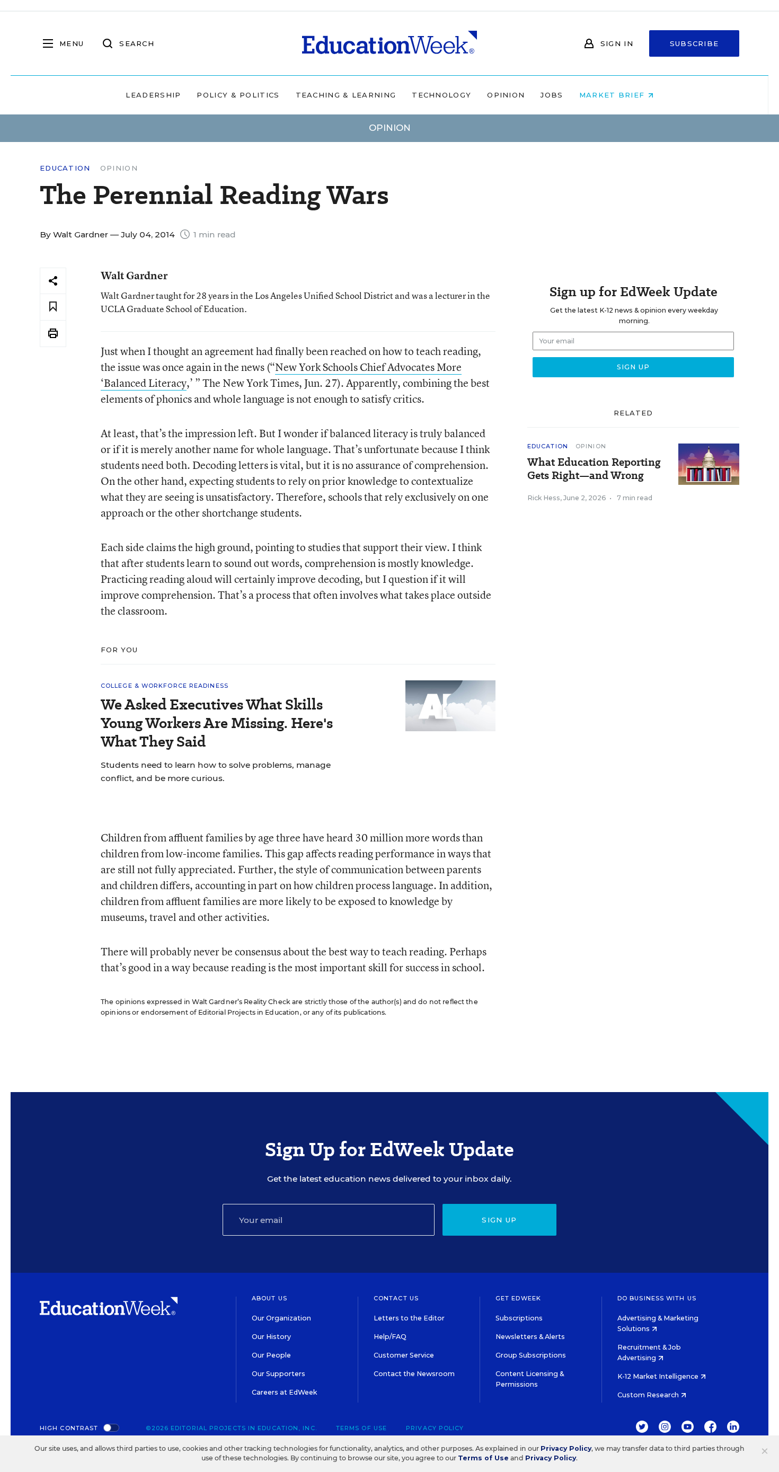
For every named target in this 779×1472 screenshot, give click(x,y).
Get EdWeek (518, 1298)
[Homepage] (389, 43)
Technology (441, 95)
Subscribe (694, 43)
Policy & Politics (238, 95)
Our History (271, 1337)
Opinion (506, 95)
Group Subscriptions (530, 1355)
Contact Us (396, 1298)
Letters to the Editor (409, 1318)
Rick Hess (543, 498)
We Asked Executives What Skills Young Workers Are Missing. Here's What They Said (217, 723)
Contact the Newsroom (414, 1374)
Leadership (153, 95)
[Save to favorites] (53, 307)
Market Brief (613, 95)
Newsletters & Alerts (530, 1337)
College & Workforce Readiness (164, 685)
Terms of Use (361, 1428)
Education (65, 168)
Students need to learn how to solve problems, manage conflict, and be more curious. (216, 771)
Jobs (552, 95)
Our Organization (281, 1318)
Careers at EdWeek (284, 1392)
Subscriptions (519, 1318)
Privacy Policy (435, 1428)
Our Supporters (278, 1374)
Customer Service (404, 1355)
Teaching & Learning (346, 95)
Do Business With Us (656, 1298)
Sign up (499, 1220)
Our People (271, 1355)
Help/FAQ (390, 1337)
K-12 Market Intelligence (658, 1376)
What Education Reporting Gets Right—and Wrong (594, 469)
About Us (269, 1298)
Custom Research (648, 1395)
